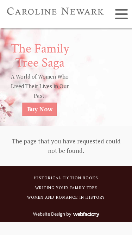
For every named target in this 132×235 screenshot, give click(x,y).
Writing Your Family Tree (66, 187)
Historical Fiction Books (66, 177)
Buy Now (39, 109)
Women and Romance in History (66, 197)
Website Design (49, 214)
